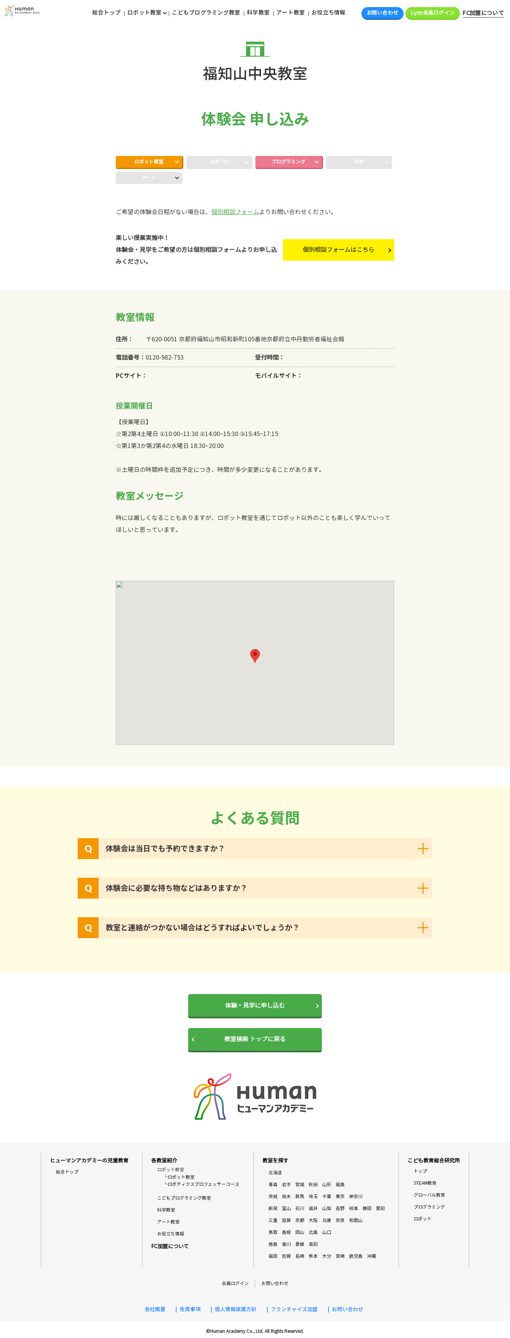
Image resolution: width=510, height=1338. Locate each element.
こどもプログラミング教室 (206, 12)
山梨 (326, 1208)
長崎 (299, 1256)
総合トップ (106, 12)
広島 (313, 1232)
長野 (340, 1208)
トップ (420, 1171)
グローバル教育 (429, 1195)
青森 (272, 1184)
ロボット (423, 1219)
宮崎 (340, 1256)
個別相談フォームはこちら (338, 249)
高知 (313, 1244)
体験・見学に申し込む (255, 1005)
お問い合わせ (383, 13)
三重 (272, 1220)
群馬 (299, 1196)
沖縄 (371, 1256)
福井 (313, 1208)
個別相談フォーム (235, 212)
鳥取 (272, 1232)
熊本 (313, 1256)
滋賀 (286, 1220)
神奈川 (356, 1196)
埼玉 (313, 1196)
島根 (286, 1232)
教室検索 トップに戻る (255, 1039)
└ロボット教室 (179, 1177)
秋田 (313, 1184)
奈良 (340, 1220)
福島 (340, 1184)
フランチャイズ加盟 (294, 1309)
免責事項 (190, 1309)
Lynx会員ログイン (433, 13)
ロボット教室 (149, 162)
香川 (286, 1244)
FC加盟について (483, 13)
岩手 (286, 1184)
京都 (299, 1220)
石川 (299, 1208)
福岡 (272, 1256)
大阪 (313, 1220)
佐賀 (286, 1256)
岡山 (299, 1232)
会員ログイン (235, 1283)
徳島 (272, 1244)
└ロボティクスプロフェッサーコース (201, 1184)
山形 (326, 1184)
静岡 (367, 1208)
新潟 (272, 1208)
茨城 (272, 1196)
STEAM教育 (425, 1183)
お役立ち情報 (328, 12)
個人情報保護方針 (235, 1309)
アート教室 (290, 12)
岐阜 (353, 1208)
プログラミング (288, 162)
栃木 (286, 1196)
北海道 (275, 1172)
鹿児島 (356, 1256)
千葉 (326, 1196)
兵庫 (326, 1220)
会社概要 (154, 1309)
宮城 (299, 1184)
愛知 (380, 1208)
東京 (340, 1196)
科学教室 (258, 12)
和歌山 (356, 1220)
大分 (326, 1256)
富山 (286, 1208)
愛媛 (299, 1244)
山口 (326, 1232)
